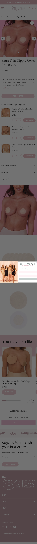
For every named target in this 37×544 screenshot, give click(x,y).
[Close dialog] (36, 262)
